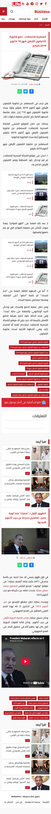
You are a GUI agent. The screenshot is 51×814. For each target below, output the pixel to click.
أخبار (41, 25)
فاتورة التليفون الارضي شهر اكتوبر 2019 (34, 342)
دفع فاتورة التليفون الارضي (38, 373)
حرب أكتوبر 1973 (19, 703)
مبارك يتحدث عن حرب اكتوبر (38, 717)
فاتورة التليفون (42, 384)
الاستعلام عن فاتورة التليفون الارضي (20, 384)
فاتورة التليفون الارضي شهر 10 (37, 368)
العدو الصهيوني (42, 707)
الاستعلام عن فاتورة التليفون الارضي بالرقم (32, 379)
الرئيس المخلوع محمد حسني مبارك (23, 698)
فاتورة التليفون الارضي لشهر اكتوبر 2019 (34, 363)
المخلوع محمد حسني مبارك (38, 703)
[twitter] (25, 91)
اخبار (36, 19)
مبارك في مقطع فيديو (13, 712)
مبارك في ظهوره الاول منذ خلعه (36, 712)
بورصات (12, 19)
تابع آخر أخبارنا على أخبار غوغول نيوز (22, 402)
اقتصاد (45, 19)
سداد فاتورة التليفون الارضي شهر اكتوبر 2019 (32, 352)
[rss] (23, 3)
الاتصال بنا (8, 802)
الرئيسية (47, 25)
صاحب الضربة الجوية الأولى (16, 618)
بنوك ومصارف (25, 19)
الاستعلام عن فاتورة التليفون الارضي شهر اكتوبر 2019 (29, 347)
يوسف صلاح (33, 84)
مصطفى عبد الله (26, 557)
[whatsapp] (19, 91)
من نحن (19, 802)
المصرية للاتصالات (18, 373)
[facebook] (31, 91)
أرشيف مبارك (43, 698)
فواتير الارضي (43, 389)
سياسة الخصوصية (32, 802)
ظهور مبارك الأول (19, 717)
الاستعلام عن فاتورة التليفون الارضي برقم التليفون (30, 394)
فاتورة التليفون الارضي (40, 357)
